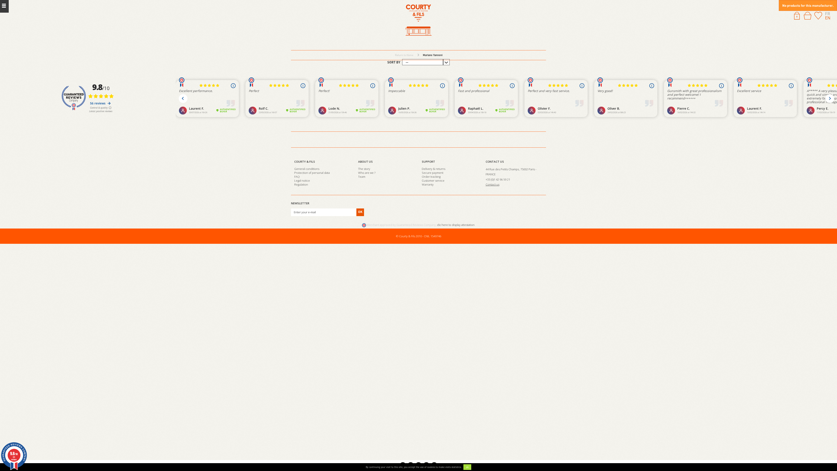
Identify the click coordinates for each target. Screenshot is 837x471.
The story (364, 169)
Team (361, 177)
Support (428, 162)
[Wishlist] (818, 15)
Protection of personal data (312, 173)
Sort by (393, 62)
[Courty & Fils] (418, 20)
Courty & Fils (304, 162)
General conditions (306, 169)
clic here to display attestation (456, 225)
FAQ (297, 177)
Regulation (301, 184)
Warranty (428, 184)
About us (365, 162)
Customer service (433, 181)
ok (467, 467)
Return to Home (404, 55)
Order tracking (431, 177)
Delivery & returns (433, 169)
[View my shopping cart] (807, 16)
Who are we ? (366, 173)
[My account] (797, 15)
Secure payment (432, 173)
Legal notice (302, 181)
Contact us (495, 162)
